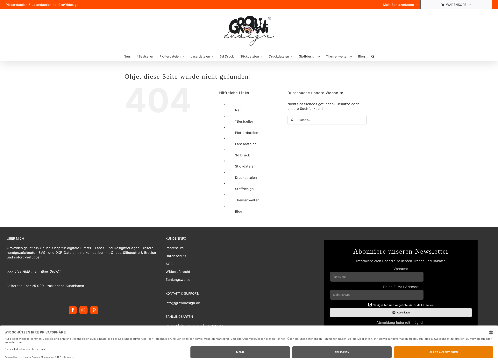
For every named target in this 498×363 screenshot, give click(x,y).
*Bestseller (244, 121)
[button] (372, 56)
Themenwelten (247, 200)
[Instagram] (83, 310)
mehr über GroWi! (46, 271)
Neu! (239, 110)
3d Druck (242, 155)
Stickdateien (245, 166)
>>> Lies (15, 271)
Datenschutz (176, 256)
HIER (27, 271)
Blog (238, 211)
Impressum (175, 248)
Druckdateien (246, 178)
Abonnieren (403, 312)
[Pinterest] (94, 310)
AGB (169, 264)
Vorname (401, 269)
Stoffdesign (244, 189)
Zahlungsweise (178, 280)
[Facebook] (73, 310)
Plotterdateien (246, 133)
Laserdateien (246, 144)
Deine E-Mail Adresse (401, 287)
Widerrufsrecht (178, 272)
